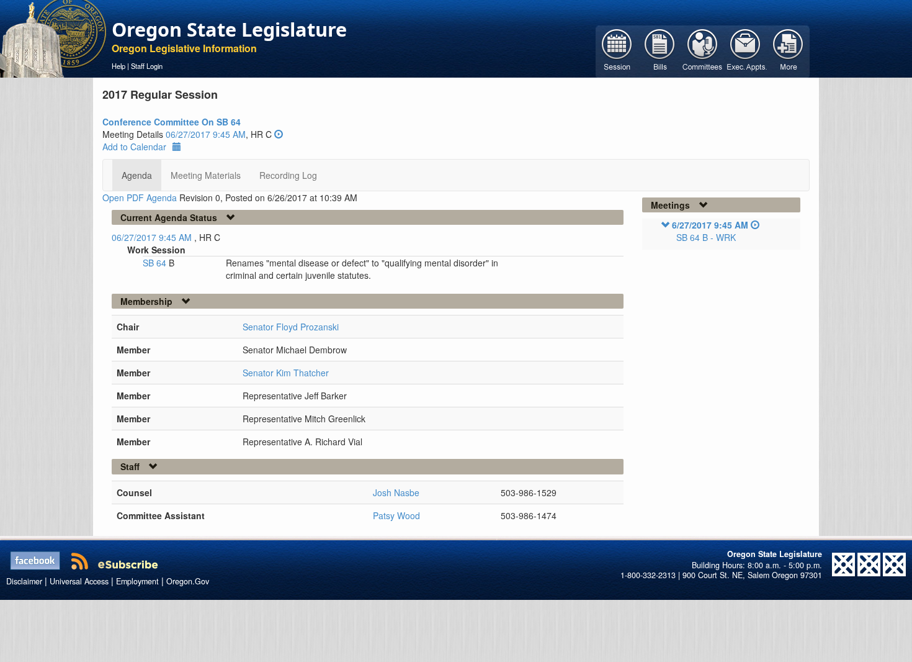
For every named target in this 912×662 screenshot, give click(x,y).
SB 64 (156, 262)
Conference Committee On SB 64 (171, 122)
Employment (137, 581)
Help (118, 66)
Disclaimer (24, 581)
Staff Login (147, 66)
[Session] (617, 50)
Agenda (137, 175)
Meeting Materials (206, 175)
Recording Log (288, 175)
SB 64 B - (706, 237)
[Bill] (659, 50)
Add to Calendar (134, 146)
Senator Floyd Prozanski (291, 326)
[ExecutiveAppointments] (745, 50)
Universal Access (79, 581)
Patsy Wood (396, 515)
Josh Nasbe (396, 492)
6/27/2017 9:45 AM (710, 225)
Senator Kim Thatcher (286, 372)
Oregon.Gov (187, 581)
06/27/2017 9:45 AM (206, 134)
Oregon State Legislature (229, 29)
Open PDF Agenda (139, 197)
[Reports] (788, 50)
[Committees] (702, 50)
